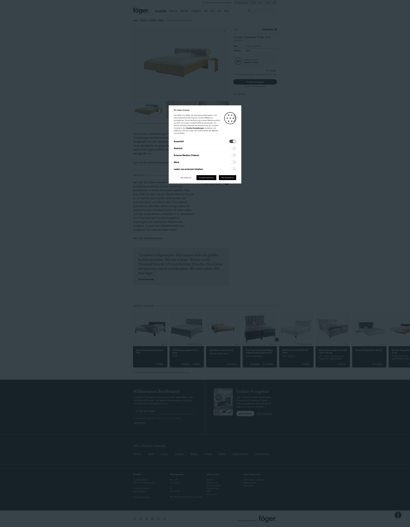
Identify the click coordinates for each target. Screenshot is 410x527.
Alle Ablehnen (186, 178)
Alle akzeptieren (227, 178)
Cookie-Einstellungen (195, 128)
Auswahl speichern (206, 178)
